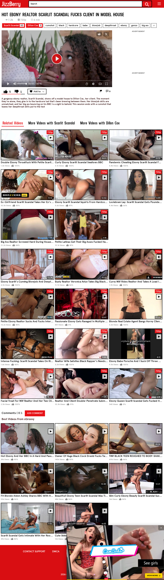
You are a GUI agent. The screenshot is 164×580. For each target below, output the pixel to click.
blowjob (96, 25)
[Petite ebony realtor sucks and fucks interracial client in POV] (27, 304)
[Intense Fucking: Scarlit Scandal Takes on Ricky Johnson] (27, 343)
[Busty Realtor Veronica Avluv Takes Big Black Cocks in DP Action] (81, 264)
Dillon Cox (34, 25)
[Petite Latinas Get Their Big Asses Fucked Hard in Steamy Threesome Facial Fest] (81, 224)
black (61, 25)
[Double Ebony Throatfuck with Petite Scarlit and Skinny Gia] (27, 145)
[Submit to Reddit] (99, 34)
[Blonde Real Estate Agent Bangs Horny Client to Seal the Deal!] (135, 304)
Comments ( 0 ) (12, 413)
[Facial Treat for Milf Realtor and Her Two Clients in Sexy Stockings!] (27, 383)
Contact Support (34, 551)
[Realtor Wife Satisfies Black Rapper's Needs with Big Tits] (81, 343)
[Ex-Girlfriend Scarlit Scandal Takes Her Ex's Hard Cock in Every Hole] (27, 184)
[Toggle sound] (69, 527)
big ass (145, 25)
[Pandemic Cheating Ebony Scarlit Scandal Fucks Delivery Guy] (135, 145)
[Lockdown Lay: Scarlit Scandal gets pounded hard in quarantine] (135, 184)
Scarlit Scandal (13, 25)
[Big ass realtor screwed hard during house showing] (27, 224)
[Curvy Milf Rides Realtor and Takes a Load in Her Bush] (135, 264)
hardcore (73, 25)
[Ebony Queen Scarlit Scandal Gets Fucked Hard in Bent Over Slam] (135, 383)
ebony (124, 25)
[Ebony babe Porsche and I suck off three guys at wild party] (135, 343)
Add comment (35, 413)
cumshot (49, 25)
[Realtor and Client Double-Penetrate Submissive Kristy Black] (81, 383)
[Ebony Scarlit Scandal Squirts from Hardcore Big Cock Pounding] (81, 184)
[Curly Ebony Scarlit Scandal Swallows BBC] (81, 145)
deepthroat (110, 25)
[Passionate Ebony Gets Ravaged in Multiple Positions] (81, 304)
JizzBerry (11, 3)
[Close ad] (161, 527)
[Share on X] (106, 34)
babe (85, 25)
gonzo (134, 25)
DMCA (55, 551)
